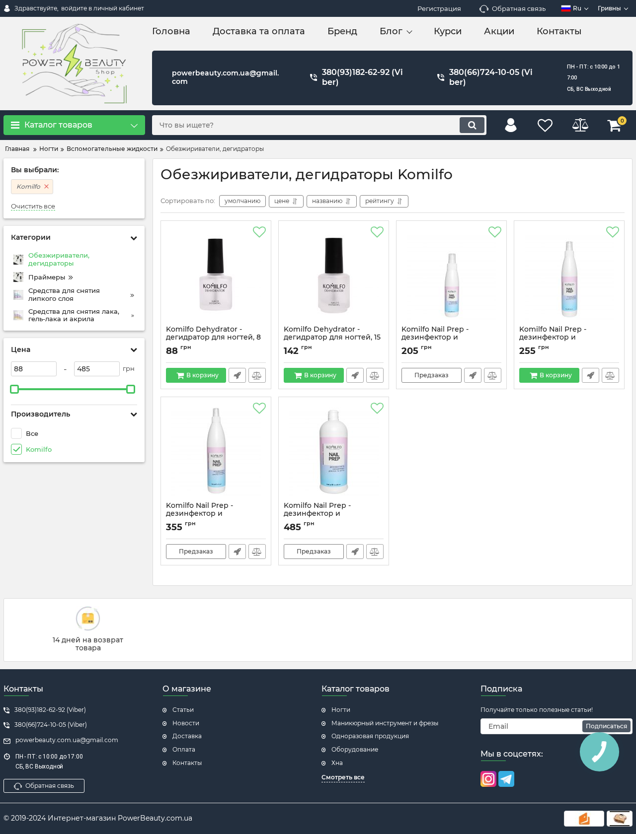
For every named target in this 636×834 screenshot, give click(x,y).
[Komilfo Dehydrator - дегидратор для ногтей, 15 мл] (334, 275)
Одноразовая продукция (370, 736)
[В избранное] (259, 232)
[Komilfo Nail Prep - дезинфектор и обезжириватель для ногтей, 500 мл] (216, 451)
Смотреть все (343, 777)
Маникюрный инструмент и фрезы (384, 723)
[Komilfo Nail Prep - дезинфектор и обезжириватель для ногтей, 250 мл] (569, 275)
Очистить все (33, 206)
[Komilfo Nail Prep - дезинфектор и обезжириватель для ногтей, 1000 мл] (334, 451)
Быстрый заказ (237, 375)
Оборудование (354, 749)
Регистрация (439, 8)
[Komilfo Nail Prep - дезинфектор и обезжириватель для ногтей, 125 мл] (451, 275)
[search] (472, 125)
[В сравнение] (257, 375)
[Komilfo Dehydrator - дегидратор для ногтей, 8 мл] (216, 275)
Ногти (340, 709)
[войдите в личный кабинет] (511, 125)
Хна (337, 762)
